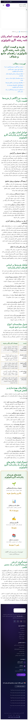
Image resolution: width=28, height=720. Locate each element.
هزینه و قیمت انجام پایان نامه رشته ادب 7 (17, 703)
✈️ (14, 621)
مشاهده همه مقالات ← (20, 686)
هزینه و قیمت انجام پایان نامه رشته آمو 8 (18, 697)
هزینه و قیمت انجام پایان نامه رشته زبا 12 (17, 692)
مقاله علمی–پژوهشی (21, 653)
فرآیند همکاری (22, 634)
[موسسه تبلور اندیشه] (22, 5)
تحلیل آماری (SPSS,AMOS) (20, 649)
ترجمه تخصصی (22, 651)
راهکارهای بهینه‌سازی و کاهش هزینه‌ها (14, 82)
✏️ (7, 5)
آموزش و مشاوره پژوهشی (20, 655)
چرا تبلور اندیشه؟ (22, 632)
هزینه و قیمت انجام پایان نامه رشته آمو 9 (18, 690)
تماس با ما (10, 715)
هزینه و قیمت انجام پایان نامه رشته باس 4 (17, 705)
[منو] (3, 5)
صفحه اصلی (23, 628)
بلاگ (14, 715)
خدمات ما (23, 630)
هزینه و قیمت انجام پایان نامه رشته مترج (18, 700)
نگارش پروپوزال (22, 647)
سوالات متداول (22, 636)
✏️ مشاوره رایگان (21, 674)
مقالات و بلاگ (22, 638)
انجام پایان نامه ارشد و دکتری (20, 645)
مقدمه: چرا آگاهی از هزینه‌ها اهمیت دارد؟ (13, 67)
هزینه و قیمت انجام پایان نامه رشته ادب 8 (17, 695)
